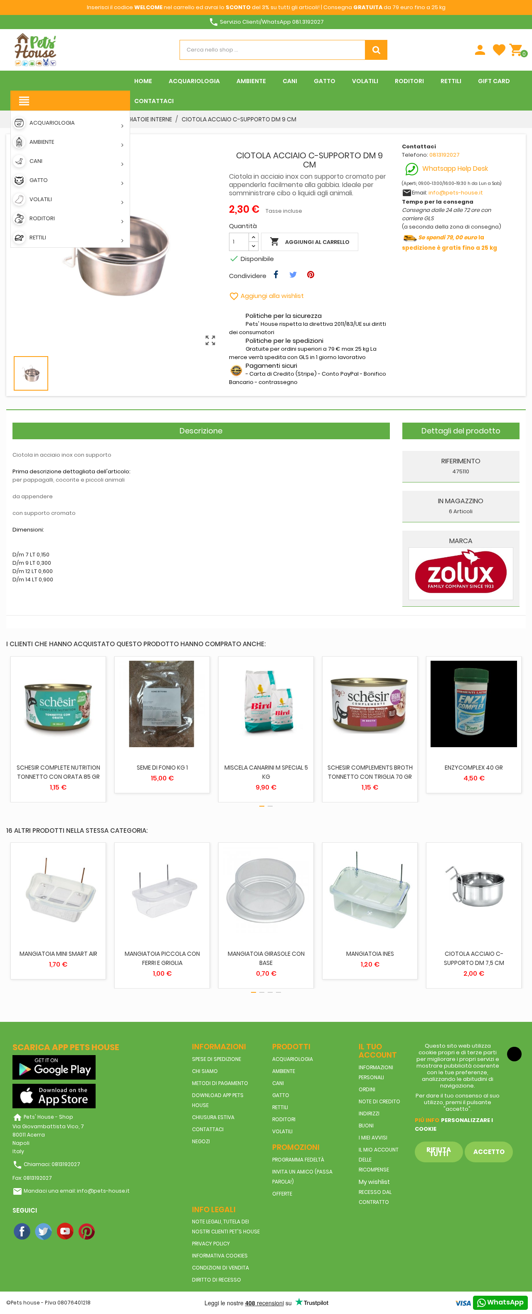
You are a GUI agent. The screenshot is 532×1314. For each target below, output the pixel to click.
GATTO (280, 1095)
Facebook (22, 1232)
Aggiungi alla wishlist (266, 295)
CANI (278, 1083)
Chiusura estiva (213, 1117)
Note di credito (379, 1101)
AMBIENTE (283, 1071)
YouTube (66, 1232)
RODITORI (284, 1119)
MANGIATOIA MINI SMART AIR (58, 954)
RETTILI (280, 1107)
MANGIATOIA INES (370, 954)
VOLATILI (282, 1131)
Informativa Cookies (220, 1255)
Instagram (109, 1232)
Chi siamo (205, 1071)
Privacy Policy (211, 1243)
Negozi (201, 1141)
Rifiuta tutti (438, 1151)
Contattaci (208, 1129)
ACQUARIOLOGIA (292, 1059)
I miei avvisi (373, 1137)
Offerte (282, 1193)
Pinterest (87, 1232)
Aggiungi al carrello (310, 241)
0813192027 (444, 155)
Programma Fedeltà (298, 1159)
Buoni (366, 1125)
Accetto (489, 1151)
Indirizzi (369, 1113)
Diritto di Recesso (216, 1279)
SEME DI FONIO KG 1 (162, 767)
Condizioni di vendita (220, 1267)
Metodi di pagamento (220, 1083)
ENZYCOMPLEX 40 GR (474, 767)
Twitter (44, 1232)
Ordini (367, 1089)
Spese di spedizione (216, 1059)
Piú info (427, 1120)
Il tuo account (378, 1050)
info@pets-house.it (456, 193)
